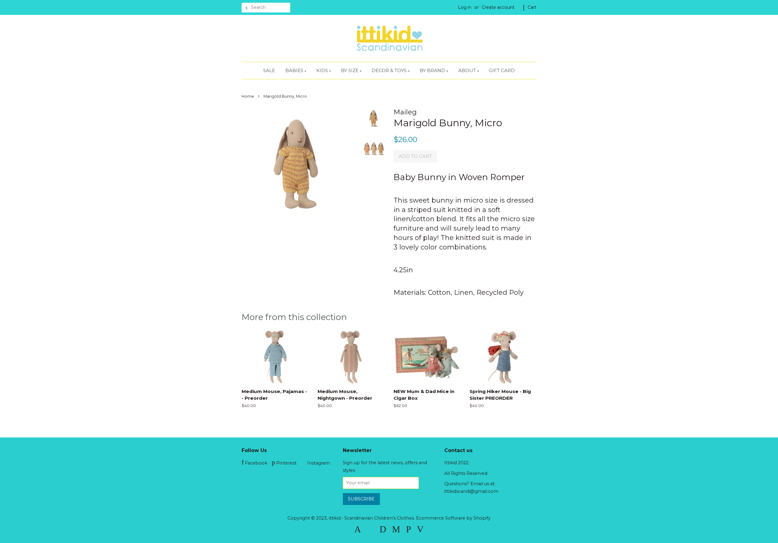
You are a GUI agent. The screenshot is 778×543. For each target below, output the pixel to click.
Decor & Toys (390, 70)
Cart (532, 7)
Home (248, 96)
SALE (269, 70)
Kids (322, 70)
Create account (498, 7)
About (467, 70)
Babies (295, 70)
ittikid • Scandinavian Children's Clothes (371, 518)
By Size (350, 70)
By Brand (433, 70)
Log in (464, 7)
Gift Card (502, 70)
